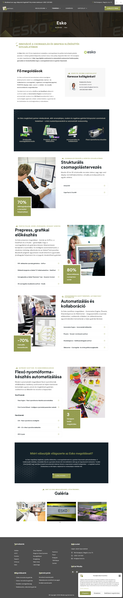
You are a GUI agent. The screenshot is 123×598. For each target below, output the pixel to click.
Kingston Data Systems (40, 553)
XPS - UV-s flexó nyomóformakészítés (29, 427)
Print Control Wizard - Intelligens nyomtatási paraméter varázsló (37, 407)
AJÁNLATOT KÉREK (112, 8)
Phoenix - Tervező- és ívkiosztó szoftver (76, 334)
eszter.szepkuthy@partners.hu (88, 87)
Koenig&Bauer (37, 556)
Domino (16, 556)
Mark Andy (36, 562)
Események (69, 8)
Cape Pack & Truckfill (70, 192)
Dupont (16, 559)
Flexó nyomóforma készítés (96, 140)
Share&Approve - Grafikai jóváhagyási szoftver (78, 341)
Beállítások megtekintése (112, 593)
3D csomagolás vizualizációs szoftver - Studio (31, 284)
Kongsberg (36, 559)
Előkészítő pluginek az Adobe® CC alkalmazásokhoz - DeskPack (37, 270)
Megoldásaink (40, 8)
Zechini (54, 563)
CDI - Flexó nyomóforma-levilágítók (28, 421)
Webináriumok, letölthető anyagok (49, 580)
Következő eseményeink (46, 577)
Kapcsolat (81, 8)
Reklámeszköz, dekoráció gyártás (26, 587)
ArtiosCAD (67, 186)
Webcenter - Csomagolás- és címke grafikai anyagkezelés (81, 347)
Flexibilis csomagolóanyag (24, 584)
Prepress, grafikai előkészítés (50, 140)
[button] (119, 575)
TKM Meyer (55, 560)
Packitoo (55, 552)
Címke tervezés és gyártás (24, 577)
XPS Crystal (21, 434)
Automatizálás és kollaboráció (73, 140)
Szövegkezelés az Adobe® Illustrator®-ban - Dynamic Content (36, 277)
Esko (15, 565)
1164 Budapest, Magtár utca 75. (103, 2)
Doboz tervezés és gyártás (24, 581)
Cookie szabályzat (84, 588)
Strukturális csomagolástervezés (27, 140)
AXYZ (15, 553)
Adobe (16, 550)
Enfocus (16, 562)
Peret (54, 555)
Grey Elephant (37, 550)
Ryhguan (55, 557)
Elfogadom (85, 593)
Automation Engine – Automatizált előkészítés (78, 327)
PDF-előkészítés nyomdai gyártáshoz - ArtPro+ (32, 263)
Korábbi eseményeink (45, 583)
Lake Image (36, 565)
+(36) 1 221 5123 (78, 555)
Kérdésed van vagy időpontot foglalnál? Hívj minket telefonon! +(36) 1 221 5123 (28, 2)
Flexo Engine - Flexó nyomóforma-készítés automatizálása (35, 400)
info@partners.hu (79, 558)
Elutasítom (97, 593)
